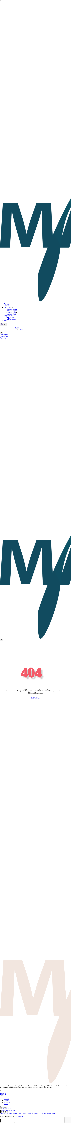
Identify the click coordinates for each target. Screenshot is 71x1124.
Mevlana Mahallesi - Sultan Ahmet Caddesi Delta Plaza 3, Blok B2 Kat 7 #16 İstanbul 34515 (28, 1113)
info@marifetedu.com (8, 1110)
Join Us (6, 1104)
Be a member (4, 336)
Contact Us (7, 1102)
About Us (6, 1099)
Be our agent (3, 334)
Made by (20, 1116)
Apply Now (3, 338)
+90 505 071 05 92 (7, 1108)
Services (6, 1100)
